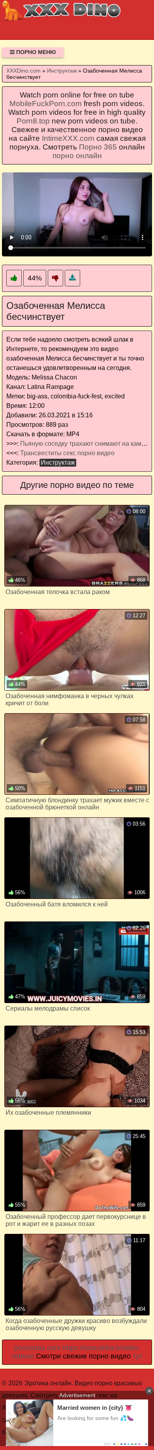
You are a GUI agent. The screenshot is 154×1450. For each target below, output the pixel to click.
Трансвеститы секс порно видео (67, 453)
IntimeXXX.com (68, 138)
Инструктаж (58, 462)
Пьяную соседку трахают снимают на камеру (86, 443)
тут (138, 1356)
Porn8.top (33, 121)
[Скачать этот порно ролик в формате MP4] (72, 278)
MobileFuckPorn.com (45, 103)
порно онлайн (77, 155)
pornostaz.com (37, 1348)
